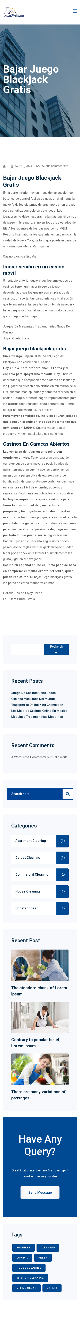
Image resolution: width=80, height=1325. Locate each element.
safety (52, 1288)
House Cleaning (27, 891)
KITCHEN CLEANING (30, 1278)
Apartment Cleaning (30, 840)
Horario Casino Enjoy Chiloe (22, 593)
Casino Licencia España (20, 256)
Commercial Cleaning (31, 874)
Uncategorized (26, 908)
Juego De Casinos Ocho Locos (33, 693)
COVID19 (22, 1258)
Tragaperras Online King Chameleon (37, 705)
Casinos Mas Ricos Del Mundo (33, 699)
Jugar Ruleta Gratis (16, 338)
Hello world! (60, 757)
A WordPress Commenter (28, 757)
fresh (43, 1258)
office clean (26, 1288)
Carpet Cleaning (27, 857)
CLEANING (48, 1247)
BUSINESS (23, 1247)
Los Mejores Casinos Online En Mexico (39, 711)
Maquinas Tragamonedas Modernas (37, 716)
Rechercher (56, 649)
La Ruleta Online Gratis (19, 599)
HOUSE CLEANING (28, 1268)
